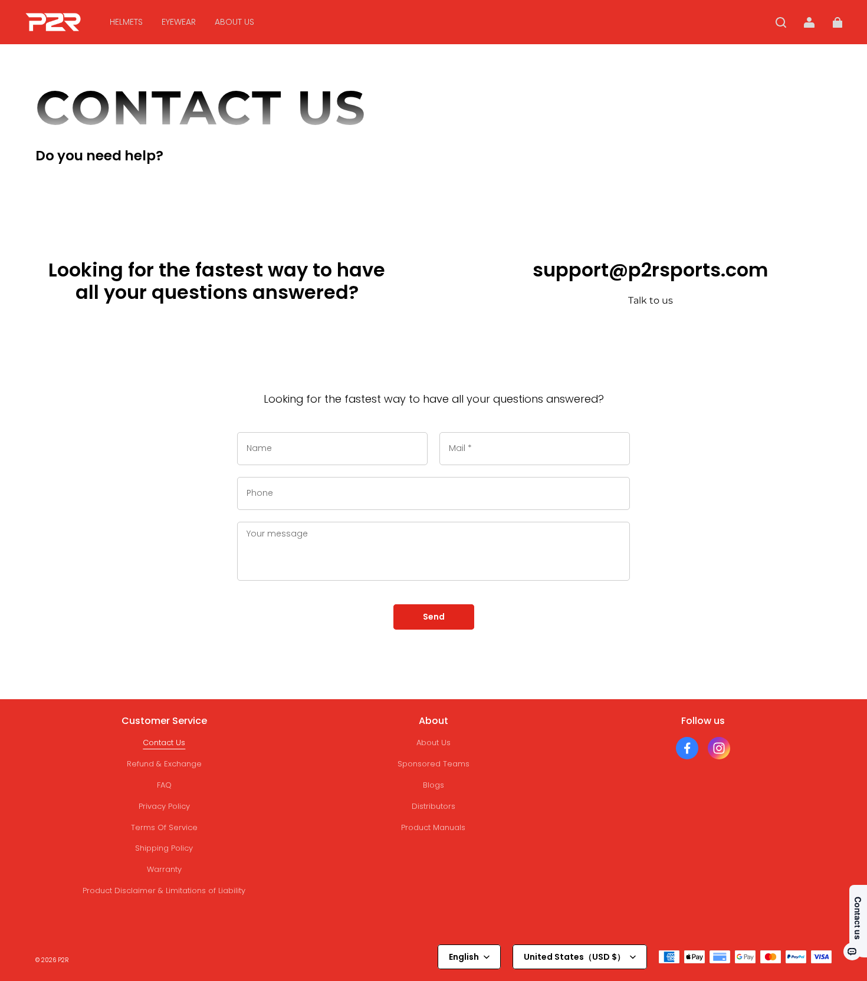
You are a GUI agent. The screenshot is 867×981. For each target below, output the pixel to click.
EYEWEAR (179, 22)
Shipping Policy (164, 848)
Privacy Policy (164, 806)
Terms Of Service (164, 827)
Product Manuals (433, 827)
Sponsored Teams (433, 763)
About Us (433, 742)
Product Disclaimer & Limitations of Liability (164, 890)
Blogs (433, 785)
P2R (63, 960)
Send (434, 617)
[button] (781, 22)
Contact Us (164, 742)
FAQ (164, 785)
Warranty (164, 869)
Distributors (433, 806)
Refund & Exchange (164, 763)
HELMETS (126, 22)
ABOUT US (234, 22)
